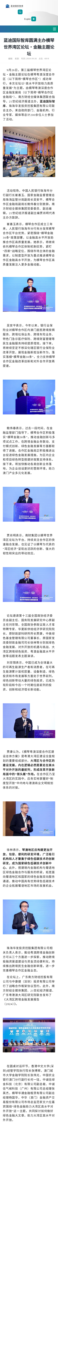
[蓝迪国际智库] (29, 5)
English (27, 19)
